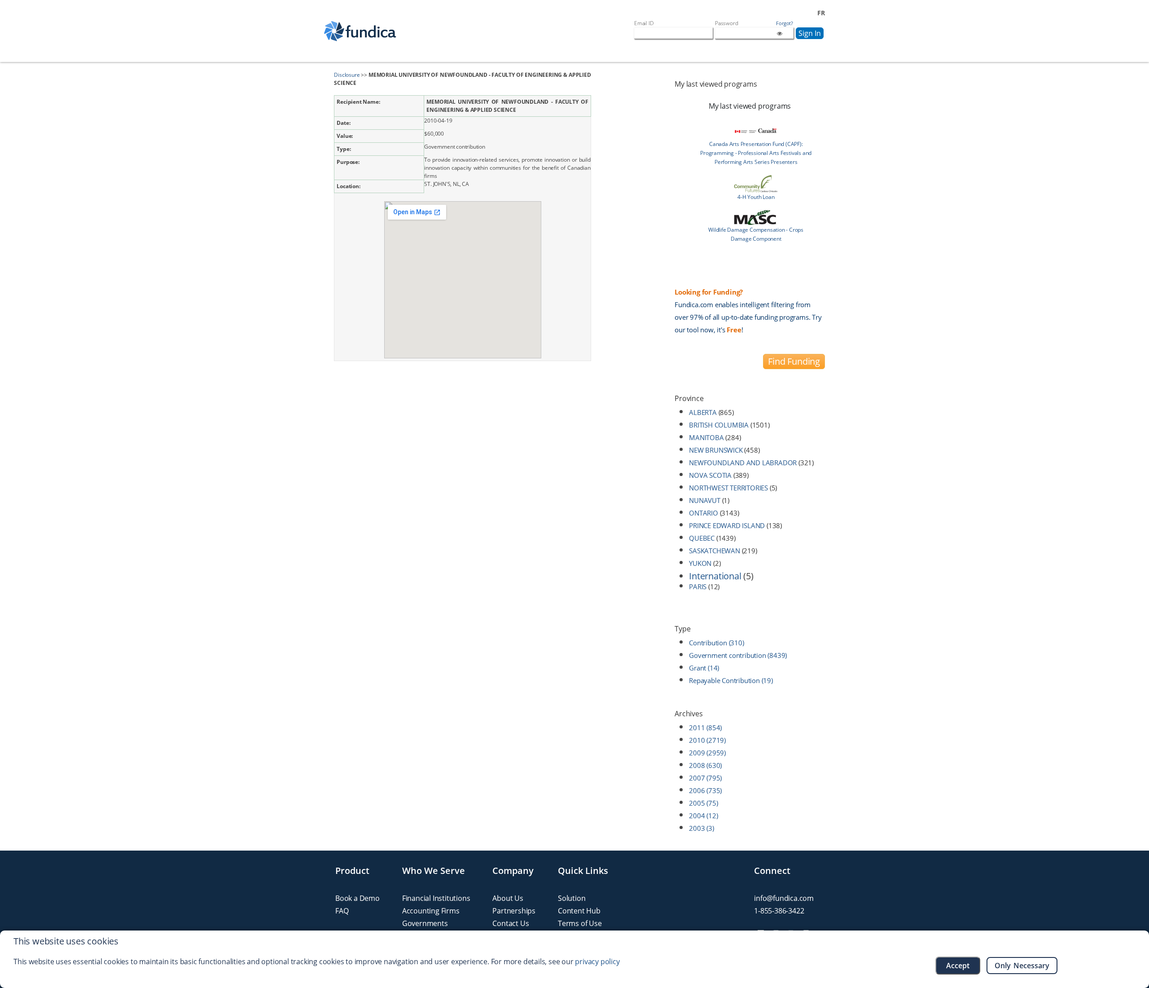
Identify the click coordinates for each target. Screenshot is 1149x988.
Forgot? (784, 23)
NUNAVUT (704, 500)
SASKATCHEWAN (714, 550)
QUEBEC (702, 538)
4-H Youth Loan (755, 197)
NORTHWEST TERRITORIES (728, 487)
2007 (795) (705, 777)
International (715, 576)
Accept (957, 965)
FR (821, 13)
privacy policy (597, 961)
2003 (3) (701, 828)
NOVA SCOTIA (710, 475)
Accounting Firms (431, 911)
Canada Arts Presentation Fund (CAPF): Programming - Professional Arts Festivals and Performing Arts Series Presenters (755, 153)
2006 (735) (705, 790)
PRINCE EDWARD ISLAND (727, 525)
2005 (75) (703, 802)
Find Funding (794, 361)
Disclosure (347, 75)
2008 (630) (705, 765)
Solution (571, 898)
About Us (507, 898)
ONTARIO (703, 512)
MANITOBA (706, 437)
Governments (425, 923)
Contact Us (510, 923)
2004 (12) (703, 815)
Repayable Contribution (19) (731, 680)
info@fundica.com (784, 898)
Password (726, 23)
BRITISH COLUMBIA (719, 424)
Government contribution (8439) (738, 655)
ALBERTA (703, 412)
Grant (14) (704, 667)
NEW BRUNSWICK (715, 449)
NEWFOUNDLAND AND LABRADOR (743, 462)
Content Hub (579, 911)
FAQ (341, 911)
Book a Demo (357, 898)
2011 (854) (705, 727)
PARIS (697, 586)
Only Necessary (1022, 965)
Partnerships (513, 911)
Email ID (643, 23)
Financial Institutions (436, 898)
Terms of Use (580, 923)
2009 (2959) (707, 752)
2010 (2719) (707, 740)
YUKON (700, 563)
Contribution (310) (716, 642)
